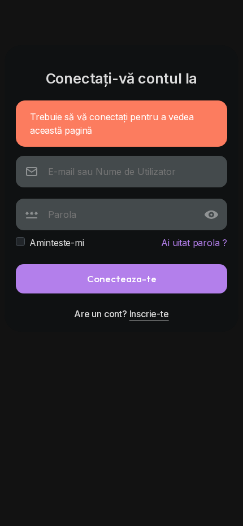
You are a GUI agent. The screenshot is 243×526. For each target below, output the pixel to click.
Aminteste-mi (56, 242)
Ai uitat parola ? (194, 242)
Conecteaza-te (122, 278)
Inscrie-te (149, 313)
